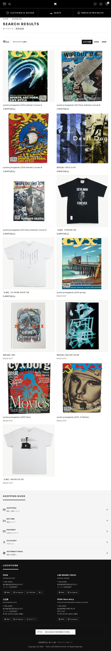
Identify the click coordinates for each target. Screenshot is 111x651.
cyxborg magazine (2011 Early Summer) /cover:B (78, 105)
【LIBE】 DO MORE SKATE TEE (16, 292)
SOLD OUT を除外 (20, 42)
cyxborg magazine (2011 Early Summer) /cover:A (25, 230)
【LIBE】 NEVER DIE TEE (13, 479)
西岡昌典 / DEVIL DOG (66, 167)
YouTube (32, 592)
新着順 (104, 42)
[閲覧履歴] (100, 4)
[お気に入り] (95, 4)
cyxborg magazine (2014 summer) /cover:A (22, 105)
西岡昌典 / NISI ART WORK (68, 355)
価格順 (96, 42)
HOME (5, 19)
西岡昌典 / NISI (9, 355)
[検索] (9, 4)
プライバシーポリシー (65, 642)
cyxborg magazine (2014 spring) (71, 292)
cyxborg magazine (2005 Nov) (17, 417)
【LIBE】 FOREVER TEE (66, 230)
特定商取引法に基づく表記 (47, 642)
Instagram (19, 592)
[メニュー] (4, 4)
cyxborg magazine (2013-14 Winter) (73, 417)
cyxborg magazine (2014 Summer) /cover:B (22, 167)
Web (8, 592)
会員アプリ (32, 619)
